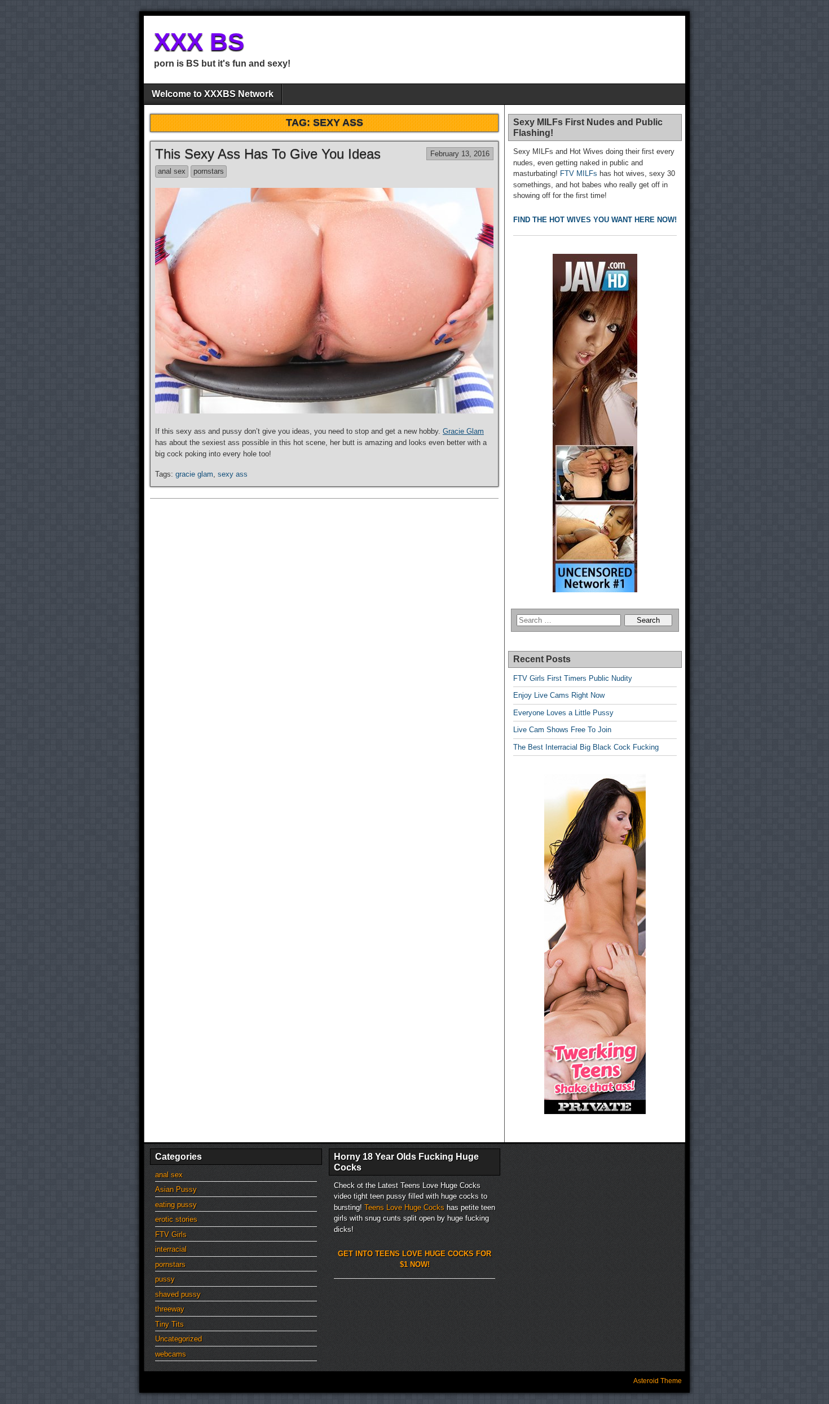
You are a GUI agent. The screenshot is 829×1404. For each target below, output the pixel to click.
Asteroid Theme (657, 1381)
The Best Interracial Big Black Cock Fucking (586, 747)
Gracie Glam (463, 431)
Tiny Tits (169, 1324)
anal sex (172, 171)
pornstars (208, 171)
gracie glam (194, 474)
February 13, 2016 (460, 153)
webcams (170, 1354)
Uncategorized (178, 1339)
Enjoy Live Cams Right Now (559, 695)
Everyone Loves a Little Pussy (563, 712)
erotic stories (176, 1219)
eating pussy (176, 1204)
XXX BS (199, 41)
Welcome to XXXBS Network (213, 94)
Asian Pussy (176, 1189)
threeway (169, 1309)
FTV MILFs (578, 173)
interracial (171, 1249)
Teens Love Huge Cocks (404, 1207)
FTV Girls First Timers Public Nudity (572, 678)
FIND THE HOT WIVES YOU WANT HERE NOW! (595, 219)
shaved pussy (178, 1294)
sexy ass (233, 474)
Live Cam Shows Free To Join (562, 729)
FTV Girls (171, 1234)
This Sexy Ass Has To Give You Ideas (268, 153)
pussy (165, 1279)
